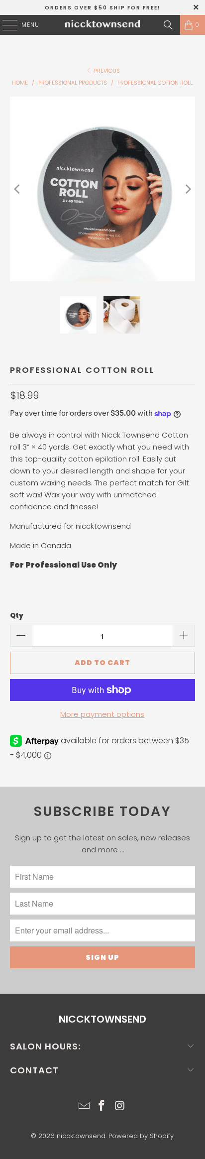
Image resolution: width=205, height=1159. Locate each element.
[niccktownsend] (102, 25)
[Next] (188, 189)
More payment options (102, 714)
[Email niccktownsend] (84, 1106)
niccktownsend (81, 1136)
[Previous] (17, 189)
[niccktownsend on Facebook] (102, 1106)
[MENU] (5, 25)
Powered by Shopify (141, 1136)
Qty (16, 615)
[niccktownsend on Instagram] (119, 1106)
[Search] (168, 25)
